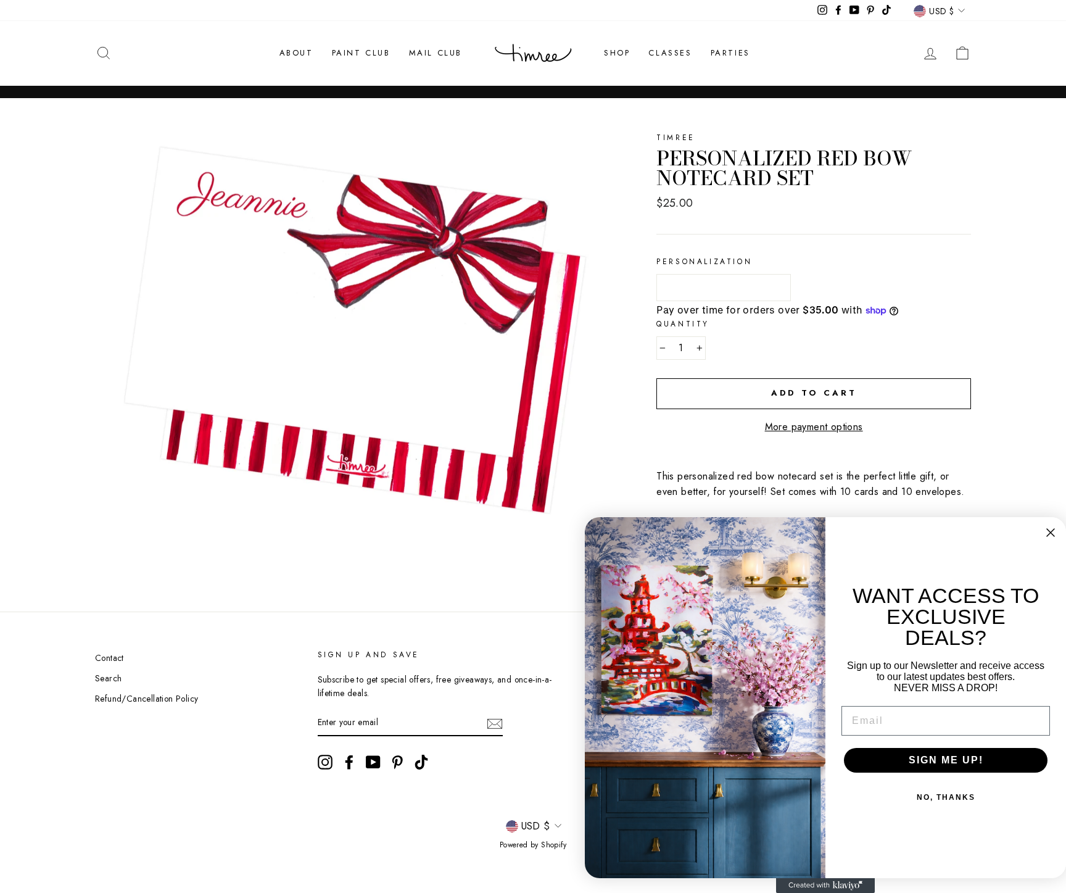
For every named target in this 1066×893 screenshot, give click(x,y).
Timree (675, 137)
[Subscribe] (495, 723)
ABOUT (296, 53)
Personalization (704, 261)
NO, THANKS (946, 797)
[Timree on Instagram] (325, 762)
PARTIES (730, 53)
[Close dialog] (1050, 532)
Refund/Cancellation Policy (146, 698)
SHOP (617, 53)
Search (108, 678)
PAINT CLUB (361, 53)
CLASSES (670, 53)
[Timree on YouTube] (373, 762)
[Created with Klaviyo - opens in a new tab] (825, 885)
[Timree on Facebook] (349, 762)
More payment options (814, 427)
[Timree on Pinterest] (397, 762)
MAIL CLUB (435, 53)
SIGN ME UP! (946, 760)
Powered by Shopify (533, 844)
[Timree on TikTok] (421, 762)
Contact (109, 658)
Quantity (682, 324)
